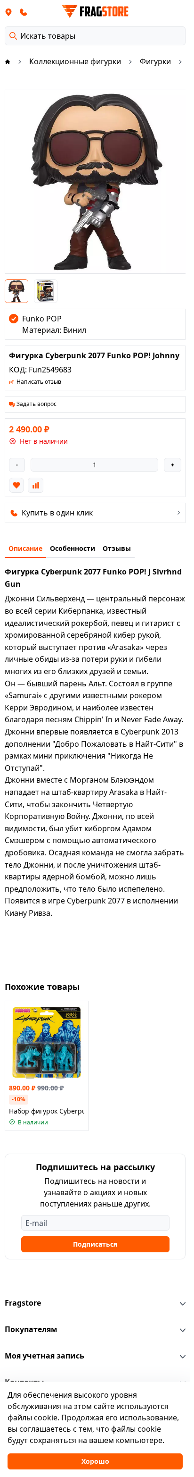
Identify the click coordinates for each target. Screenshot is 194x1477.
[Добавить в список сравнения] (35, 485)
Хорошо (95, 1461)
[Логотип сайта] (95, 11)
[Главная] (7, 61)
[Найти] (13, 35)
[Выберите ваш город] (8, 12)
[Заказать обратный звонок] (23, 12)
